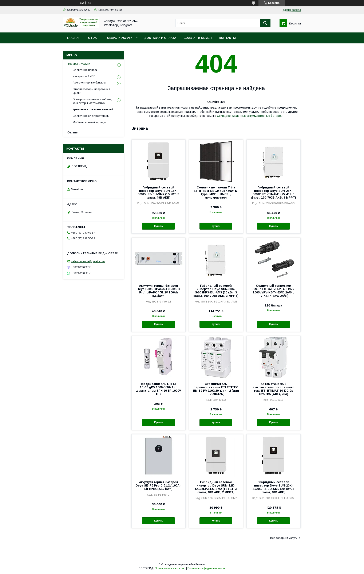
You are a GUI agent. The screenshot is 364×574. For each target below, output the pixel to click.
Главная (73, 37)
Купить (158, 226)
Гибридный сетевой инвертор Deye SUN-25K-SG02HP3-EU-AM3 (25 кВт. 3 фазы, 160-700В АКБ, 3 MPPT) (273, 192)
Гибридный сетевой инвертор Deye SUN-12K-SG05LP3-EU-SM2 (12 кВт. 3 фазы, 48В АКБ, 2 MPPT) (216, 487)
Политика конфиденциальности (206, 568)
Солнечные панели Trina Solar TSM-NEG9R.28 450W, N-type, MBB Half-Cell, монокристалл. (216, 192)
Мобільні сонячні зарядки (89, 122)
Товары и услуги (118, 37)
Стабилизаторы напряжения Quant (91, 90)
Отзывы (72, 132)
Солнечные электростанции (91, 115)
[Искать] (265, 23)
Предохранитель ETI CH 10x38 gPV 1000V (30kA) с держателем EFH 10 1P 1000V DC (158, 389)
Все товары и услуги (283, 537)
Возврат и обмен (198, 37)
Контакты (227, 37)
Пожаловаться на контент (170, 568)
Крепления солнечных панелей (93, 109)
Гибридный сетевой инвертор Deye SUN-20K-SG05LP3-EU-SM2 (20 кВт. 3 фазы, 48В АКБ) (273, 487)
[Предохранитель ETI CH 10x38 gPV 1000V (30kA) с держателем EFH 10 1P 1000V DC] (158, 357)
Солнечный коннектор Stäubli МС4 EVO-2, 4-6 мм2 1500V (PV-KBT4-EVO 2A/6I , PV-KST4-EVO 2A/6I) (273, 290)
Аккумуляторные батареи (89, 82)
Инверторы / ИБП (84, 76)
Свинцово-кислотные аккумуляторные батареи (249, 115)
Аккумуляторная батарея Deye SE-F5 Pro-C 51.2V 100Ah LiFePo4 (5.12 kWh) (158, 485)
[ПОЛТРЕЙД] (81, 27)
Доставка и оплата (160, 37)
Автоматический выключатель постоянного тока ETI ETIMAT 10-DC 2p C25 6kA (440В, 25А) (273, 389)
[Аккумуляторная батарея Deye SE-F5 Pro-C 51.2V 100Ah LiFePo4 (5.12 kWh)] (158, 455)
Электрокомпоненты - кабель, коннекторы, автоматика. (92, 101)
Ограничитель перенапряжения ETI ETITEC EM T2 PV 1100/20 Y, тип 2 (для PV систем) (216, 389)
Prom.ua (200, 564)
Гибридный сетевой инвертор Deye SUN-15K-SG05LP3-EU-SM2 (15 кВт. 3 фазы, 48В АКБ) (158, 192)
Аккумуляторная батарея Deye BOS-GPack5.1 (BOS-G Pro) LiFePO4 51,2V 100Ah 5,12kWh (158, 290)
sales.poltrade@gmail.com (88, 261)
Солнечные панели (85, 69)
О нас (92, 37)
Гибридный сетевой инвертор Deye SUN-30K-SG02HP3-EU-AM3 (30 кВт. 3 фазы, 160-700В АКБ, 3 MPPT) (215, 290)
